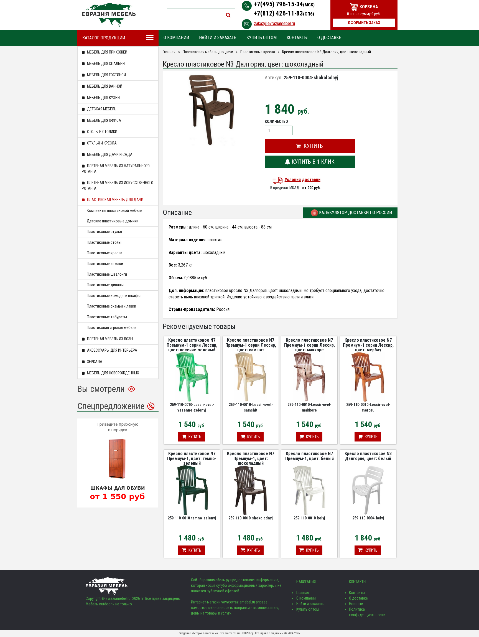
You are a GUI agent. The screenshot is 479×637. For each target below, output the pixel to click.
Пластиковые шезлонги (107, 274)
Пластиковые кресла (104, 252)
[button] (310, 146)
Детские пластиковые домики (112, 221)
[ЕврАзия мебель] (108, 14)
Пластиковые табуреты (107, 316)
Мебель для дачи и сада (109, 154)
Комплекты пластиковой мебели (114, 210)
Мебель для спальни (105, 63)
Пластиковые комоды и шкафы (114, 295)
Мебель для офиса (103, 120)
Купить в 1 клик (312, 161)
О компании (176, 37)
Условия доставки (302, 179)
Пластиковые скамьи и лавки (111, 306)
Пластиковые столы (104, 242)
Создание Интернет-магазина (198, 633)
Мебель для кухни (103, 97)
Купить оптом (261, 37)
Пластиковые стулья (104, 231)
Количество (276, 121)
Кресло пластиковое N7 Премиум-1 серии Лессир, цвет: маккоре (309, 344)
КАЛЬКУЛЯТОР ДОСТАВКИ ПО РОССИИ (355, 212)
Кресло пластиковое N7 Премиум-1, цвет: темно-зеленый (191, 458)
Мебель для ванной (104, 86)
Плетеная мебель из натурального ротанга (116, 169)
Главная (169, 52)
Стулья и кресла (101, 143)
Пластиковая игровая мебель (111, 327)
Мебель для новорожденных (112, 373)
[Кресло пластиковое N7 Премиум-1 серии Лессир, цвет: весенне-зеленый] (192, 376)
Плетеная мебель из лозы (109, 339)
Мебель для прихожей (106, 52)
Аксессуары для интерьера (111, 350)
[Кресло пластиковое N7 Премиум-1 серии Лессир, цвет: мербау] (368, 376)
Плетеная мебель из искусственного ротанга (117, 186)
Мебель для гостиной (106, 75)
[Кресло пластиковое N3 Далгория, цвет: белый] (368, 490)
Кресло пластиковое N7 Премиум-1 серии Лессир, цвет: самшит (250, 344)
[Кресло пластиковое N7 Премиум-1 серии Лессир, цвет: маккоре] (309, 376)
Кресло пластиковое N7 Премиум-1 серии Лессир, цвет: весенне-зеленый (192, 344)
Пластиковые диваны (105, 284)
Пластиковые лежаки (105, 263)
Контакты (297, 37)
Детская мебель (101, 109)
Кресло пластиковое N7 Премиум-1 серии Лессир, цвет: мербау (368, 344)
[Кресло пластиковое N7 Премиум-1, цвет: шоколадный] (251, 490)
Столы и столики (101, 132)
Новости (356, 604)
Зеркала (94, 361)
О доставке (329, 37)
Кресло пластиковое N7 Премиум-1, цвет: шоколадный (250, 458)
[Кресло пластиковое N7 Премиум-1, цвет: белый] (309, 490)
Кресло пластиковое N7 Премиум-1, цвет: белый (309, 456)
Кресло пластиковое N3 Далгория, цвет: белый (368, 456)
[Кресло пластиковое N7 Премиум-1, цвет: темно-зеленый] (192, 490)
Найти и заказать (217, 37)
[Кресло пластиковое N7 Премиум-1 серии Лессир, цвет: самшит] (251, 376)
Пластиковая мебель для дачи (114, 199)
